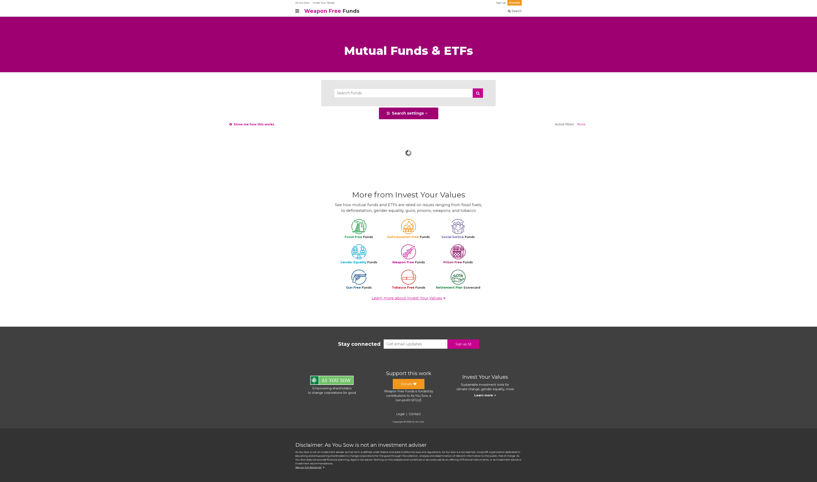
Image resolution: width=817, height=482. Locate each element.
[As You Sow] (332, 381)
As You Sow (302, 2)
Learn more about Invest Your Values (407, 298)
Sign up (501, 2)
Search (516, 11)
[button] (478, 93)
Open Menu (297, 11)
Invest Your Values (323, 2)
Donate (514, 2)
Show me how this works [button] (253, 124)
